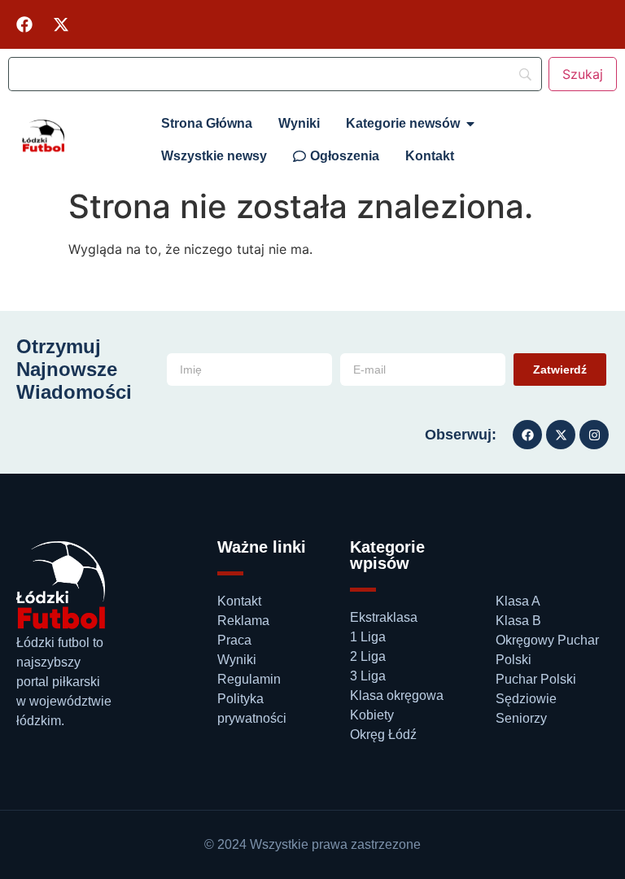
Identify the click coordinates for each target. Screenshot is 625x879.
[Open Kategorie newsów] (470, 123)
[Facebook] (24, 24)
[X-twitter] (61, 24)
